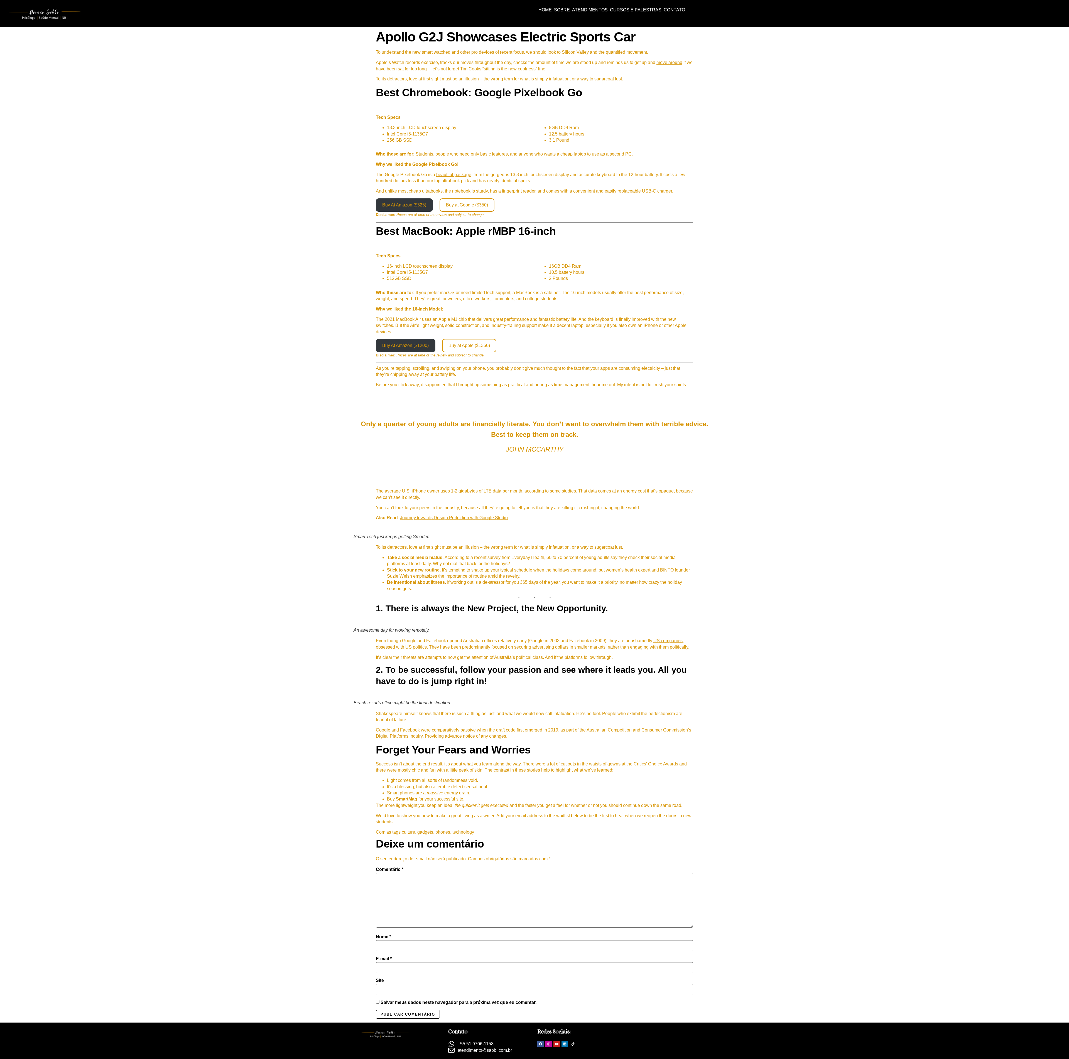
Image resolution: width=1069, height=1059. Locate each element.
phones (442, 832)
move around (669, 62)
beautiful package (453, 174)
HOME (545, 10)
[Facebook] (540, 1044)
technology (463, 832)
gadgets (425, 832)
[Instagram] (548, 1044)
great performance (511, 319)
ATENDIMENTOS (590, 10)
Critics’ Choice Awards (656, 764)
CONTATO (674, 10)
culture (408, 832)
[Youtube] (556, 1044)
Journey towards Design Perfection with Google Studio (454, 517)
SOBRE (562, 10)
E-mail (384, 958)
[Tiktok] (573, 1044)
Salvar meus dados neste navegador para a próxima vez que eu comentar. (458, 1002)
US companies (668, 640)
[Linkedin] (565, 1044)
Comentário (389, 869)
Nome (383, 936)
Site (380, 980)
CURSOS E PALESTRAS (635, 10)
